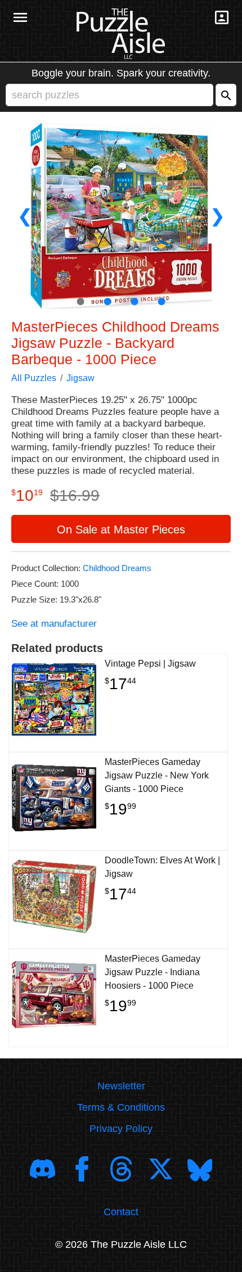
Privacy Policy (121, 1128)
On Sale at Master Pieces (121, 529)
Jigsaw (80, 378)
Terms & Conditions (121, 1107)
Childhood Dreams (117, 568)
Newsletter (121, 1086)
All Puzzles (33, 378)
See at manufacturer (54, 623)
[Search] (226, 95)
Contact (121, 1211)
